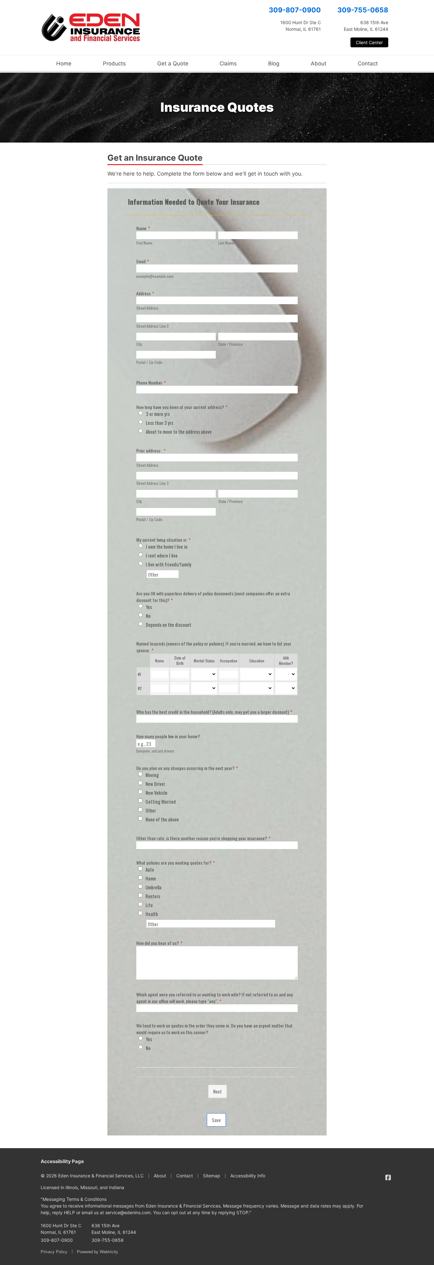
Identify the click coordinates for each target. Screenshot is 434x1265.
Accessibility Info (247, 1175)
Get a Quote (172, 63)
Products (114, 63)
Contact (368, 63)
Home (63, 63)
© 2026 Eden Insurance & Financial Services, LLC (92, 1175)
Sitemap (211, 1175)
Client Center (369, 42)
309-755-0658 (362, 10)
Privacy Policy (54, 1251)
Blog (273, 63)
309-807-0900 (295, 10)
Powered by (97, 1251)
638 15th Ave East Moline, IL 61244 (114, 1229)
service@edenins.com (128, 1212)
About (318, 63)
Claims (228, 63)
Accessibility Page (62, 1161)
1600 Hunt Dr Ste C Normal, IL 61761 (61, 1229)
